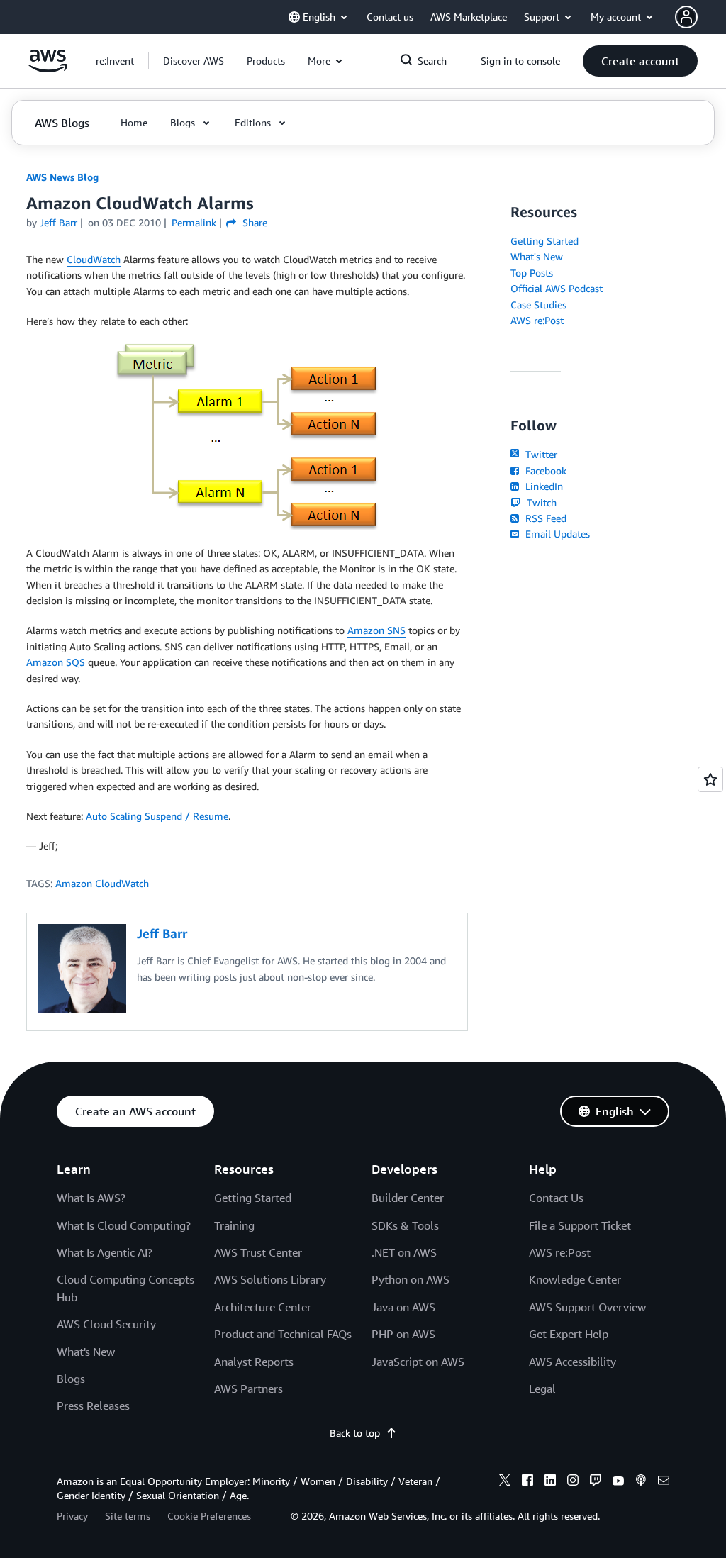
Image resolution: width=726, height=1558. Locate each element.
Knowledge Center (575, 1279)
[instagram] (573, 1482)
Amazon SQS (55, 662)
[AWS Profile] (686, 17)
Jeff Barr (58, 222)
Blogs (71, 1378)
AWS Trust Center (258, 1252)
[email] (663, 1482)
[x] (504, 1482)
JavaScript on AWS (418, 1361)
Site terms (127, 1516)
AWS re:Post (537, 320)
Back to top (355, 1433)
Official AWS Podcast (556, 288)
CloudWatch (94, 259)
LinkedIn (542, 486)
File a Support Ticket (580, 1225)
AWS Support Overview (587, 1307)
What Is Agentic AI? (104, 1252)
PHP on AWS (403, 1334)
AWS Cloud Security (106, 1324)
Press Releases (93, 1405)
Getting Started (544, 241)
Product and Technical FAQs (283, 1334)
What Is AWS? (91, 1198)
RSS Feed (544, 518)
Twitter (540, 454)
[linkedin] (550, 1482)
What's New (536, 256)
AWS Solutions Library (270, 1279)
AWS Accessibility (572, 1361)
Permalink (194, 222)
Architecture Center (262, 1307)
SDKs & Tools (405, 1225)
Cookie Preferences (209, 1516)
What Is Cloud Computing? (124, 1225)
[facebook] (527, 1482)
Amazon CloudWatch (102, 883)
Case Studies (538, 305)
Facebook (544, 470)
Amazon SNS (376, 630)
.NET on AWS (404, 1252)
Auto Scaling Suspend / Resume (157, 816)
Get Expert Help (568, 1334)
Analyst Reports (254, 1361)
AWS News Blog (62, 177)
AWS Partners (248, 1388)
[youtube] (618, 1482)
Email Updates (556, 534)
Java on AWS (403, 1307)
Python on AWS (410, 1279)
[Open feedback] (710, 779)
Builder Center (408, 1198)
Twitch (540, 502)
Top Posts (531, 273)
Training (234, 1225)
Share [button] (253, 222)
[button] (193, 61)
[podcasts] (641, 1482)
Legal (542, 1388)
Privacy (72, 1516)
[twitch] (595, 1482)
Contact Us (556, 1198)
